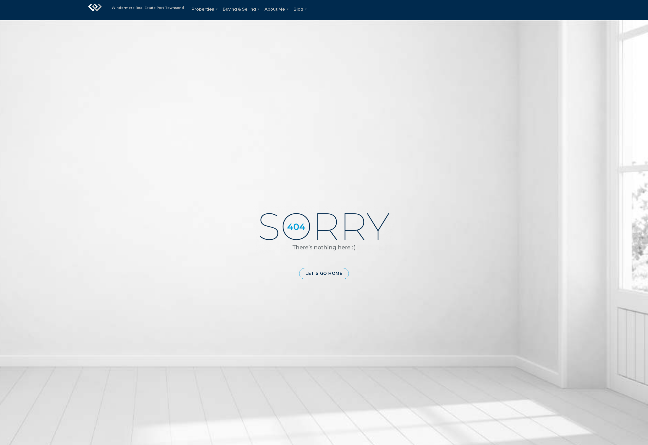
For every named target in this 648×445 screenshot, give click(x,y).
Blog (301, 13)
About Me (278, 13)
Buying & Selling (242, 13)
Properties (206, 13)
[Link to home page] (95, 10)
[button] (324, 273)
